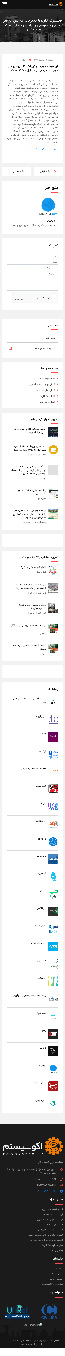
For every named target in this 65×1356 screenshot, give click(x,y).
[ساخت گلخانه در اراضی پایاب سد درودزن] (53, 649)
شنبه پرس (41, 786)
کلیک (43, 734)
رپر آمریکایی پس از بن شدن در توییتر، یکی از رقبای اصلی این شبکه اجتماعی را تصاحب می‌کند (28, 470)
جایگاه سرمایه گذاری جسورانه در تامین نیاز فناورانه (30, 430)
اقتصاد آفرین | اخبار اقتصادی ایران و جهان (28, 700)
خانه (38, 29)
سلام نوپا (41, 1013)
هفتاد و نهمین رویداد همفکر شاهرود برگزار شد (32, 606)
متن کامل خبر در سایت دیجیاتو (42, 149)
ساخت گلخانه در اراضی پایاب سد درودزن (29, 647)
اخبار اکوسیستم (47, 378)
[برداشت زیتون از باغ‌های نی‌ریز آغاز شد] (53, 628)
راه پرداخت (40, 821)
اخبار (29, 29)
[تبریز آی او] (53, 719)
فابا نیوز (42, 1048)
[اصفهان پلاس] (53, 929)
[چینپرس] (53, 841)
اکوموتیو (42, 978)
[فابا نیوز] (53, 1051)
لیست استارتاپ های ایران (50, 1230)
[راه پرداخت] (53, 824)
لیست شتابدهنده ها (52, 1214)
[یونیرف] (17, 1312)
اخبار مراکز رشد (47, 402)
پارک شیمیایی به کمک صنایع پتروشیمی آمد (32, 492)
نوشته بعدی (19, 172)
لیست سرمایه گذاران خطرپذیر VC (46, 1240)
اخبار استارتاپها (47, 396)
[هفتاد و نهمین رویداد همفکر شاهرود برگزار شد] (53, 608)
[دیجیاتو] (53, 1068)
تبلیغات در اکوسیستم (52, 1284)
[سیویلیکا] (49, 1312)
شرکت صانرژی (40, 572)
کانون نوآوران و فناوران (36, 454)
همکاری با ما (56, 1279)
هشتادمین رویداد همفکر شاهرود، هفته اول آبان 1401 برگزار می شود (29, 448)
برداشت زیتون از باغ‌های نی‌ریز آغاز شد (28, 626)
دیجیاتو (42, 1065)
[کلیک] (53, 737)
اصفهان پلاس (39, 926)
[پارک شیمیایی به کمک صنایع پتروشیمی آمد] (53, 493)
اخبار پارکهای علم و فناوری (42, 384)
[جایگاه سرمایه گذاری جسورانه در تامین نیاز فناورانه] (53, 432)
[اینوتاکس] (53, 911)
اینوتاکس (41, 908)
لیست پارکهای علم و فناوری (49, 1219)
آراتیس (42, 751)
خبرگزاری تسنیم (38, 1083)
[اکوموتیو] (53, 981)
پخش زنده (57, 1250)
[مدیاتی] (53, 894)
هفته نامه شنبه (38, 943)
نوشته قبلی (45, 172)
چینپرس (42, 838)
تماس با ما (57, 1274)
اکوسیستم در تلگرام (46, 1191)
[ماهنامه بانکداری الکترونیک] (53, 772)
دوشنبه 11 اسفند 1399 (44, 60)
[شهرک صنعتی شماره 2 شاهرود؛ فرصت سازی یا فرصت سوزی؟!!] (53, 588)
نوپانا (43, 803)
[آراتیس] (53, 754)
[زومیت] (53, 1033)
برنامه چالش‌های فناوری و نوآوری (29, 995)
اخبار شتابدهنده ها (45, 390)
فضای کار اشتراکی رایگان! (33, 567)
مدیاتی (42, 891)
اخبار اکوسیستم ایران (52, 1209)
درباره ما (59, 1269)
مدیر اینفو (42, 498)
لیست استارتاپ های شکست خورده (45, 1235)
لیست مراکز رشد (55, 1225)
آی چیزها (41, 873)
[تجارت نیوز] (53, 859)
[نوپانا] (53, 807)
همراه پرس (40, 1100)
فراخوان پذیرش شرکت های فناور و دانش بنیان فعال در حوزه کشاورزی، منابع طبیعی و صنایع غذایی (29, 514)
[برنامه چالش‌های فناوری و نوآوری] (53, 999)
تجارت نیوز (41, 856)
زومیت (43, 478)
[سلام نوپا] (53, 1016)
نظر (24, 60)
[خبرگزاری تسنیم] (53, 1086)
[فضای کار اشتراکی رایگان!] (53, 570)
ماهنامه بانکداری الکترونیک (32, 768)
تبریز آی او (41, 716)
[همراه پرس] (53, 1103)
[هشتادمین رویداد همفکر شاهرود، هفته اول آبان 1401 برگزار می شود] (53, 449)
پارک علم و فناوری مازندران (34, 522)
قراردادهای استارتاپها (52, 1245)
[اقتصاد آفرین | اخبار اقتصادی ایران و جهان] (53, 702)
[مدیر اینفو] (53, 964)
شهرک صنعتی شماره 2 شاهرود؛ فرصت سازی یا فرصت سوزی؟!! (30, 586)
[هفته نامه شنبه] (53, 946)
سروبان (43, 633)
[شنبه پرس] (53, 789)
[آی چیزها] (53, 876)
